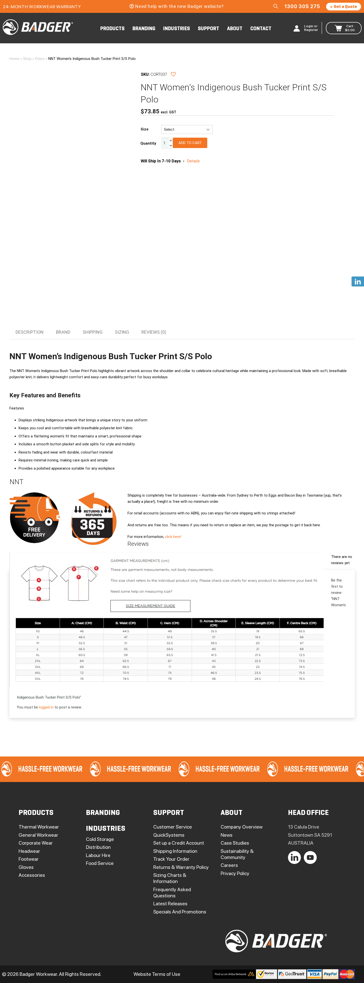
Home (14, 58)
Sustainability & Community (237, 854)
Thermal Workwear (39, 827)
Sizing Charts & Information (169, 878)
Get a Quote (345, 7)
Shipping (93, 332)
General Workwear (38, 835)
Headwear (29, 851)
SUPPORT (208, 28)
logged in (46, 707)
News (227, 835)
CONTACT (260, 28)
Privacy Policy (235, 873)
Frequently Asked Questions (172, 892)
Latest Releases (170, 904)
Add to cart (190, 143)
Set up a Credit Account (178, 843)
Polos (40, 58)
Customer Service (172, 827)
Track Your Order (171, 859)
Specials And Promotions (179, 912)
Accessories (32, 875)
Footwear (29, 859)
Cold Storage (100, 839)
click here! (173, 536)
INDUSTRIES (176, 28)
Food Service (100, 863)
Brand (63, 332)
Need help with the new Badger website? (179, 6)
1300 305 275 (302, 6)
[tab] (29, 332)
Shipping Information (175, 851)
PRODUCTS (112, 28)
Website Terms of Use (156, 974)
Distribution (98, 847)
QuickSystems (168, 835)
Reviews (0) (153, 332)
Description (30, 332)
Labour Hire (98, 855)
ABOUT (234, 28)
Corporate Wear (36, 843)
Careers (229, 865)
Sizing (122, 332)
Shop (27, 58)
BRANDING (143, 28)
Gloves (26, 867)
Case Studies (235, 843)
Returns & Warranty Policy (181, 867)
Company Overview (241, 827)
